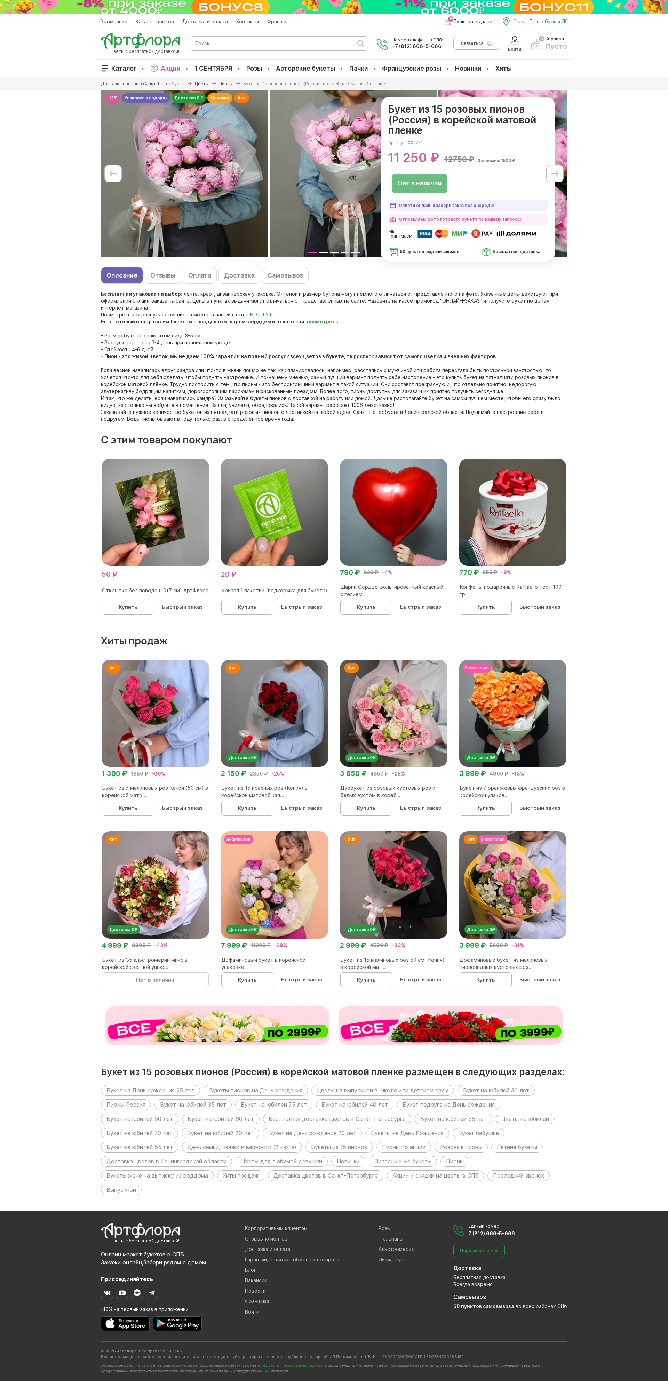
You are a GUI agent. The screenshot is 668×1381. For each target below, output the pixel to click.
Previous (113, 173)
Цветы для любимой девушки (281, 1161)
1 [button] (312, 252)
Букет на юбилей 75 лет (274, 1104)
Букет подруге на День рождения (449, 1104)
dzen (137, 1293)
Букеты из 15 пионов (339, 1146)
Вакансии (256, 1280)
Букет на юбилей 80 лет (220, 1133)
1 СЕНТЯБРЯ (213, 68)
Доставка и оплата (205, 21)
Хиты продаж (241, 1175)
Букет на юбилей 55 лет (139, 1146)
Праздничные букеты (402, 1161)
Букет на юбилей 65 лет (453, 1118)
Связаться (472, 43)
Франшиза (279, 21)
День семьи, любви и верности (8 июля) (242, 1146)
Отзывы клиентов (266, 1239)
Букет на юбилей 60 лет (221, 1118)
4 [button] (345, 252)
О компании (113, 21)
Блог (250, 1270)
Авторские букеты (305, 68)
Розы (254, 68)
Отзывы (162, 275)
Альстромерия (396, 1249)
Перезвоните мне (479, 1250)
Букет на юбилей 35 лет (193, 1104)
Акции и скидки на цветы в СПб (435, 1175)
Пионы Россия (125, 1104)
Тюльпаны (391, 1239)
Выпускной (121, 1189)
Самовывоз (285, 275)
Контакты (247, 21)
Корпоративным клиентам (276, 1228)
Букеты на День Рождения (407, 1133)
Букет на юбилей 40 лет (354, 1104)
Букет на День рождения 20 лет (312, 1133)
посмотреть (322, 321)
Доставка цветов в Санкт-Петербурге (325, 1175)
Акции (171, 68)
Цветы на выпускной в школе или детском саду (382, 1090)
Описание (121, 275)
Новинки (468, 68)
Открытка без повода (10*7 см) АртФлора (155, 590)
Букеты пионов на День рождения (255, 1090)
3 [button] (334, 252)
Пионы (455, 1161)
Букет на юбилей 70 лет (139, 1133)
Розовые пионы (461, 1146)
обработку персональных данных (292, 1365)
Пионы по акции (404, 1146)
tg (152, 1293)
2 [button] (323, 252)
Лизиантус (391, 1259)
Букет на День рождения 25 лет (150, 1090)
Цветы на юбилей (525, 1118)
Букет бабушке (478, 1133)
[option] (184, 173)
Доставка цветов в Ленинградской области (166, 1161)
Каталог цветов (155, 21)
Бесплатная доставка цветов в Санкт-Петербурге (337, 1118)
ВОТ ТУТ (261, 315)
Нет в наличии (420, 183)
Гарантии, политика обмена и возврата (292, 1259)
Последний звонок (518, 1175)
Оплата (199, 275)
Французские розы (411, 68)
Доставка (239, 275)
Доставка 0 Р (188, 98)
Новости (255, 1291)
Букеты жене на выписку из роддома (157, 1175)
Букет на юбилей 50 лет (139, 1118)
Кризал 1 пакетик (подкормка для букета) (274, 590)
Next (555, 173)
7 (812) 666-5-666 (491, 1233)
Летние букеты (517, 1146)
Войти (252, 1312)
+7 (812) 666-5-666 (417, 46)
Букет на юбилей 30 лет (496, 1090)
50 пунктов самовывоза (483, 1306)
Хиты (503, 68)
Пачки (358, 68)
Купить (128, 607)
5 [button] (355, 252)
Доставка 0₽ (243, 757)
